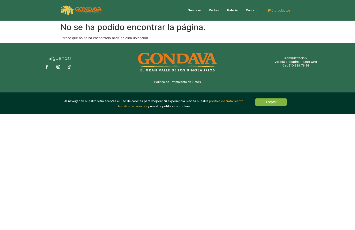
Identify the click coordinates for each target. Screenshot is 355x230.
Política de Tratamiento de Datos (177, 82)
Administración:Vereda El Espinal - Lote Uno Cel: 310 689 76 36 (295, 61)
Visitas (214, 10)
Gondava (194, 10)
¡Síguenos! (59, 58)
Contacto (252, 10)
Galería (232, 10)
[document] (177, 103)
